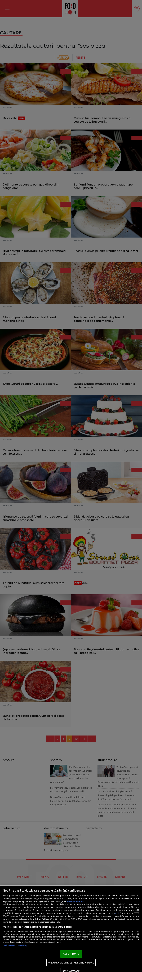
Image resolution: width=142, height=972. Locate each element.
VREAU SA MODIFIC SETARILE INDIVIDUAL (71, 962)
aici (117, 913)
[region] (71, 928)
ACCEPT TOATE (71, 953)
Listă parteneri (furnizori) (15, 945)
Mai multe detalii (75, 901)
